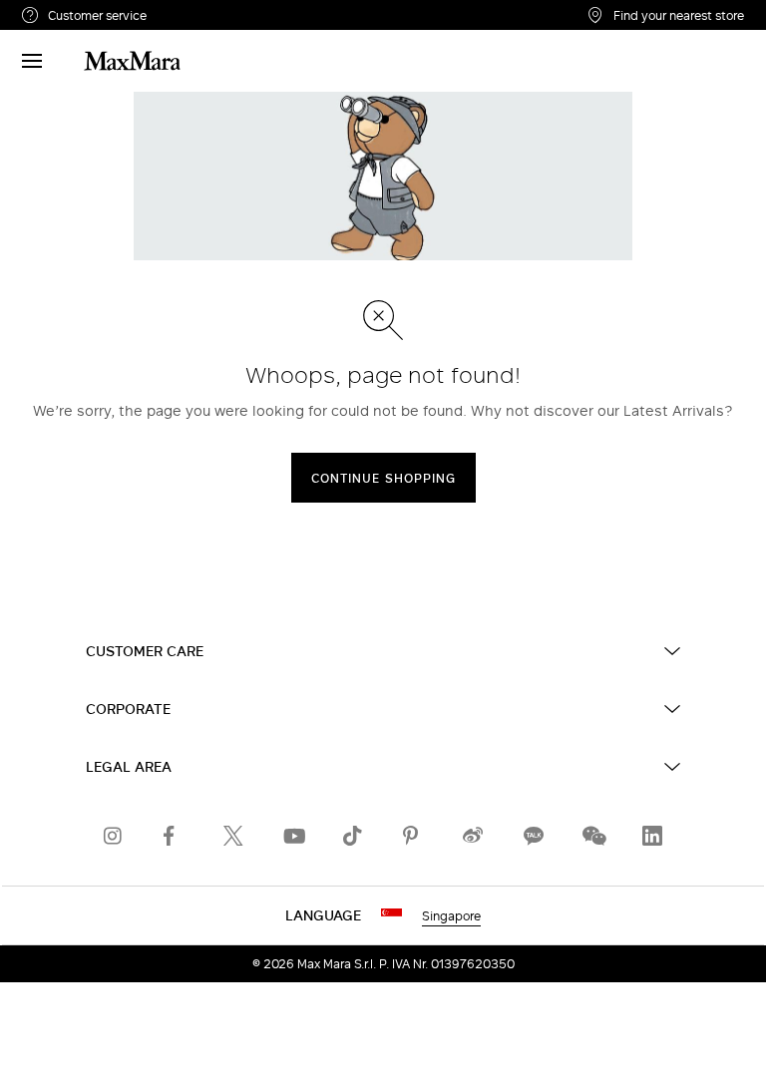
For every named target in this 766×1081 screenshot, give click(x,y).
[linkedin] (652, 836)
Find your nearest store (678, 15)
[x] (233, 836)
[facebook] (174, 836)
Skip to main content (75, 11)
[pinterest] (413, 836)
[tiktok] (353, 836)
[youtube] (293, 836)
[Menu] (32, 61)
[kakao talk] (533, 836)
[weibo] (473, 836)
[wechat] (592, 836)
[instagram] (114, 836)
